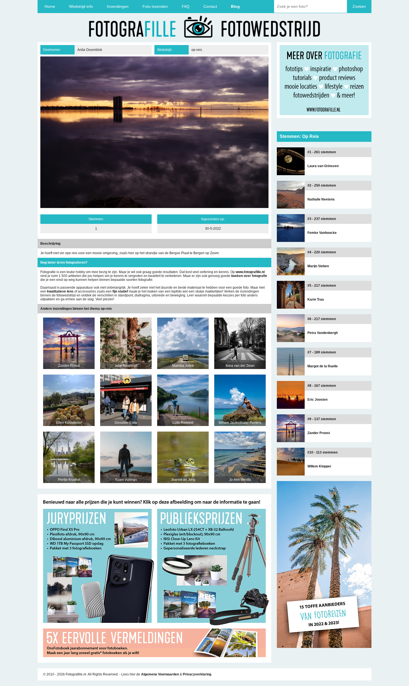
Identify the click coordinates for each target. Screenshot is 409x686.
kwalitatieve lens (60, 291)
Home (50, 6)
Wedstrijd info (81, 6)
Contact (210, 6)
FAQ (185, 6)
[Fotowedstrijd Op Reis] (154, 661)
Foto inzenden (155, 6)
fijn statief (120, 291)
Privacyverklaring (197, 674)
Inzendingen (118, 6)
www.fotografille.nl (250, 272)
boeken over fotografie (249, 276)
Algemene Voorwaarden (160, 674)
